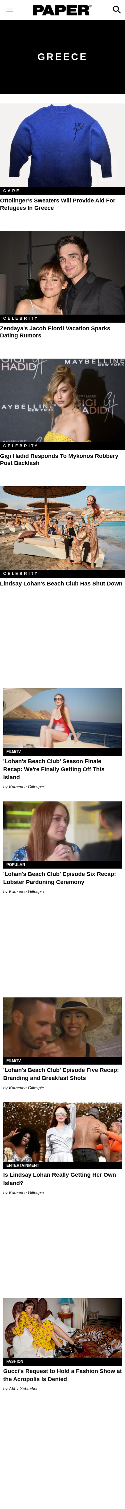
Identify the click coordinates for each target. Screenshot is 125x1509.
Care (12, 191)
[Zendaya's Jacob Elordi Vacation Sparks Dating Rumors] (62, 273)
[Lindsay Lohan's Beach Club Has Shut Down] (62, 528)
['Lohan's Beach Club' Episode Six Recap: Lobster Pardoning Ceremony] (62, 831)
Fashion (14, 1361)
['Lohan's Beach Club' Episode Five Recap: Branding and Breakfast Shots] (62, 1027)
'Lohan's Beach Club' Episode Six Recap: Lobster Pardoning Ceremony (59, 878)
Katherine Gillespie (26, 786)
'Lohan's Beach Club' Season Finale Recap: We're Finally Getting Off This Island (53, 769)
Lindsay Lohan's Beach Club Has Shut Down (61, 583)
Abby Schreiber (23, 1388)
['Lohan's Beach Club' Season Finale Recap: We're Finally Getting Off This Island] (62, 718)
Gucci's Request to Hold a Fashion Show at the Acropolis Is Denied (62, 1375)
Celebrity (21, 318)
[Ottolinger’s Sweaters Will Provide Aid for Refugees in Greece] (62, 145)
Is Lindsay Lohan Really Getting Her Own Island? (59, 1179)
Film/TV (13, 751)
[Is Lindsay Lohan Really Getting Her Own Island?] (62, 1132)
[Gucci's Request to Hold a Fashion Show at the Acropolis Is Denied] (62, 1328)
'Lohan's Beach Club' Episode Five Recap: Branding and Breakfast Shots (61, 1074)
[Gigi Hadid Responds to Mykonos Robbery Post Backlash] (62, 400)
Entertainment (22, 1165)
